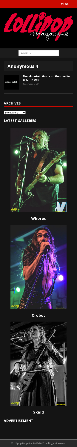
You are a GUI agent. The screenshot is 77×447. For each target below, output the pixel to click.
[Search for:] (39, 52)
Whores (38, 218)
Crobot (38, 315)
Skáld (38, 412)
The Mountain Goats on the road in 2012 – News (46, 77)
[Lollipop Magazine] (38, 26)
